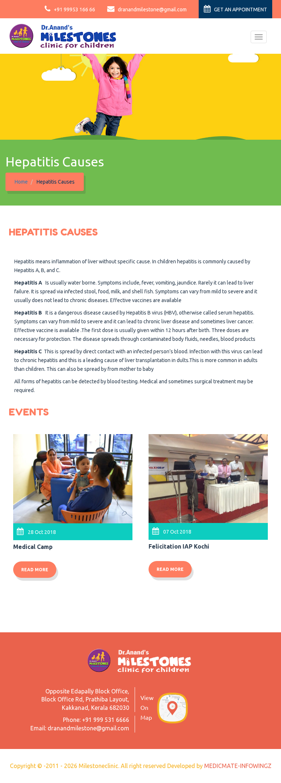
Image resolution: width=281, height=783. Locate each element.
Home (21, 182)
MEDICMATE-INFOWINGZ (237, 766)
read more (34, 569)
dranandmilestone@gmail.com (152, 9)
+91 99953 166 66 (74, 9)
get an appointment (240, 9)
